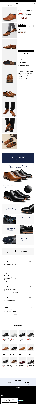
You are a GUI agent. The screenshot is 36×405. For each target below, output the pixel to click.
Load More (17, 318)
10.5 (31, 41)
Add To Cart (25, 50)
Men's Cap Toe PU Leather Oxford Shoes (12, 5)
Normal (22, 26)
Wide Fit (30, 26)
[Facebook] (14, 389)
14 (20, 45)
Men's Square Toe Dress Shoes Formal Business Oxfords (9, 365)
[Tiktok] (18, 389)
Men (5, 5)
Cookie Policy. (8, 400)
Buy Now (26, 53)
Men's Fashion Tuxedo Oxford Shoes (23, 365)
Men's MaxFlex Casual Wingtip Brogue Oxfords (7, 338)
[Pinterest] (19, 389)
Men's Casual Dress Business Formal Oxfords (15, 365)
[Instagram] (16, 389)
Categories (3, 5)
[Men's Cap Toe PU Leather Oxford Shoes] (19, 32)
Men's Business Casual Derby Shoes (31, 365)
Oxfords (7, 5)
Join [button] (27, 382)
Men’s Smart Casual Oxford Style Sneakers (24, 338)
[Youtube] (21, 389)
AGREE (9, 402)
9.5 (20, 41)
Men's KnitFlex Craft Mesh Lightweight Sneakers (16, 338)
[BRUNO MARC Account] (32, 3)
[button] (1, 3)
